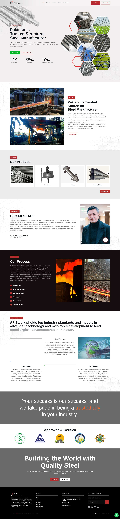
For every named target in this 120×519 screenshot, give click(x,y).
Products (54, 2)
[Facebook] (89, 507)
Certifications (66, 2)
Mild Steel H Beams (47, 185)
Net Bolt (22, 185)
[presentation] (11, 173)
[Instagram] (98, 507)
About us (48, 2)
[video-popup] (105, 240)
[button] (71, 97)
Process (59, 2)
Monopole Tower (98, 185)
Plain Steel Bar (73, 185)
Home (42, 2)
